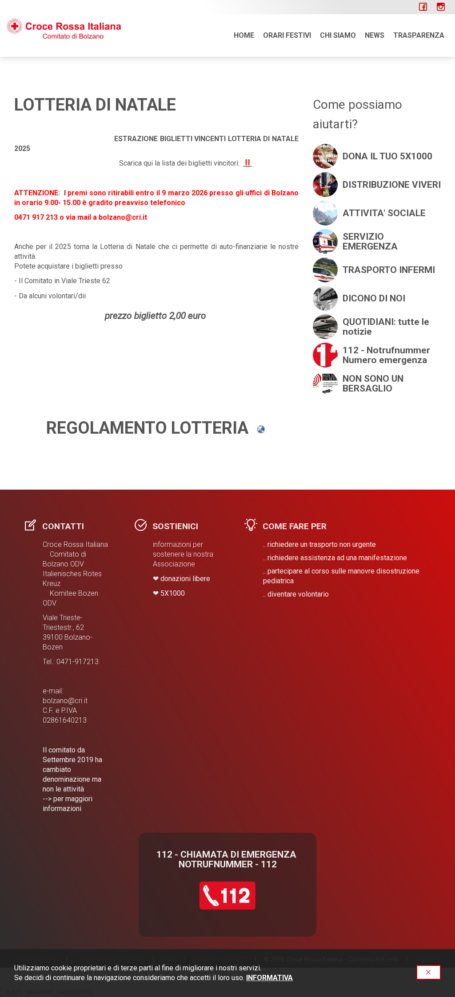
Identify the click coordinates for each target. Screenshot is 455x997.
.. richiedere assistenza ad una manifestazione (335, 558)
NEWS (374, 35)
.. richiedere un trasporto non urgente (319, 544)
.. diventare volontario (296, 594)
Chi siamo (338, 35)
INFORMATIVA (269, 977)
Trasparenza (418, 35)
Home (244, 35)
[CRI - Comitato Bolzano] (64, 28)
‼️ (247, 163)
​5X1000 (172, 593)
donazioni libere (185, 578)
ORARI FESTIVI (287, 35)
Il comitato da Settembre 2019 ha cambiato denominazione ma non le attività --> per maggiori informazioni (72, 779)
